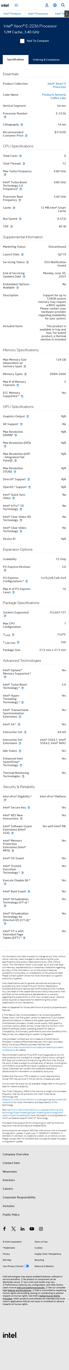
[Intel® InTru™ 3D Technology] (21, 509)
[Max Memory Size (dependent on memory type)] (25, 366)
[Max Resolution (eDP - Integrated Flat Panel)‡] (15, 460)
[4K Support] (21, 424)
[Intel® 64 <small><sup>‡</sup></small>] (19, 724)
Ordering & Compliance (46, 59)
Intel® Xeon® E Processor (57, 85)
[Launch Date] (22, 254)
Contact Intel (11, 1163)
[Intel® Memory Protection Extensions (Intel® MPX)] (13, 850)
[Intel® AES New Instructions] (21, 818)
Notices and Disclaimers (19, 1290)
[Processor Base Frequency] (20, 199)
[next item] (66, 13)
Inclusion (8, 1206)
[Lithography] (22, 124)
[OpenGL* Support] (29, 486)
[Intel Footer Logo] (10, 1335)
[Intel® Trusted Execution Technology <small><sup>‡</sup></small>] (22, 872)
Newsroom (10, 1171)
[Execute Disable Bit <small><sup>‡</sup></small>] (5, 883)
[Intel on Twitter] (13, 1229)
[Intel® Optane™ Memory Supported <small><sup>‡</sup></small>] (5, 676)
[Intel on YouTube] (32, 1229)
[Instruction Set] (25, 732)
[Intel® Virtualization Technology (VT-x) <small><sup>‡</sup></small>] (5, 905)
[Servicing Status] (27, 262)
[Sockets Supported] (5, 615)
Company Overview (16, 1154)
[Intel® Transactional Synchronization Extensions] (20, 716)
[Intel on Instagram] (41, 1229)
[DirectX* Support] (28, 479)
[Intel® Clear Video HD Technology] (21, 520)
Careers (8, 1189)
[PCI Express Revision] (5, 570)
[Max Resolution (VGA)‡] (15, 471)
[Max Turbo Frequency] (5, 174)
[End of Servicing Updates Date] (24, 276)
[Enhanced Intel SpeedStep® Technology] (21, 765)
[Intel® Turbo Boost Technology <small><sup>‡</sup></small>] (22, 687)
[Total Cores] (20, 155)
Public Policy (11, 1215)
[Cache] (14, 207)
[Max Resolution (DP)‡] (5, 446)
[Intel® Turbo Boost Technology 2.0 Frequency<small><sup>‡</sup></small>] (21, 188)
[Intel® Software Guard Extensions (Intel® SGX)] (12, 832)
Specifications (15, 59)
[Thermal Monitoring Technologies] (23, 776)
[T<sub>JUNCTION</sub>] (18, 642)
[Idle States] (20, 750)
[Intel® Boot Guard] (29, 891)
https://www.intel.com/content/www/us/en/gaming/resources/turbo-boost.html (34, 1101)
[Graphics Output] (28, 416)
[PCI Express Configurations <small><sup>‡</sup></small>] (26, 581)
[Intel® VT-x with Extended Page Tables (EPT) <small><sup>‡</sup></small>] (24, 937)
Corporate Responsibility (19, 1197)
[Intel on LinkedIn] (23, 1229)
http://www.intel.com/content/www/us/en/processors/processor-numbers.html (33, 1049)
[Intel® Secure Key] (29, 807)
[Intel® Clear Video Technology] (21, 531)
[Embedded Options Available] (17, 287)
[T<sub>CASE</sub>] (13, 634)
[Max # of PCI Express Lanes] (13, 592)
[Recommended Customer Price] (26, 135)
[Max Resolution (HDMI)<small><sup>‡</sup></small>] (16, 435)
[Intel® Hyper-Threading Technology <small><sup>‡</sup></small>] (22, 702)
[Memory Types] (25, 374)
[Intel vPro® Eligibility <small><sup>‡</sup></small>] (5, 799)
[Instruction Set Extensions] (20, 743)
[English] (55, 5)
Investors (9, 1180)
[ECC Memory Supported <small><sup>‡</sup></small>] (22, 396)
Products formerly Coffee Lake (54, 96)
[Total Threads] (24, 163)
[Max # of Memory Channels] (18, 385)
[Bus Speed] (20, 218)
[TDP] (11, 226)
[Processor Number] (5, 116)
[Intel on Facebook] (4, 1229)
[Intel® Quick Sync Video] (13, 498)
